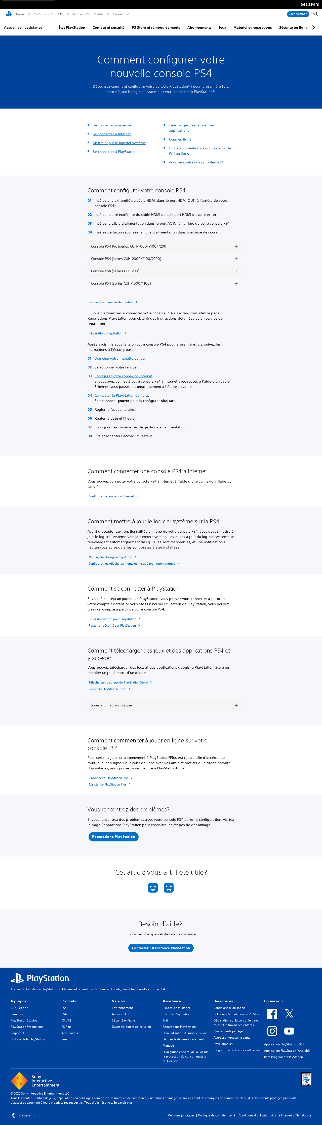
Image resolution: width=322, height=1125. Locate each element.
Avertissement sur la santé (232, 1037)
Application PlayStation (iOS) (284, 1044)
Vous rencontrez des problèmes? (196, 162)
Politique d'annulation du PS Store (237, 1014)
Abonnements (199, 27)
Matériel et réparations (252, 27)
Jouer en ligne (180, 139)
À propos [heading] (18, 1001)
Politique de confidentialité (216, 1115)
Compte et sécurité (109, 27)
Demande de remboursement (183, 1039)
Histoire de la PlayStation (28, 1039)
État (165, 1020)
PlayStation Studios (24, 1020)
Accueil (16, 989)
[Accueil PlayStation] (9, 14)
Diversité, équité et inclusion (131, 1027)
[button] (114, 837)
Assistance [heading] (172, 1001)
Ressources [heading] (223, 1001)
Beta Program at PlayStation (283, 1057)
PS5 (35, 14)
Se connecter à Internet (112, 134)
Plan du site (303, 1115)
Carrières (17, 1014)
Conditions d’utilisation (229, 1008)
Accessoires (79, 14)
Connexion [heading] (273, 1001)
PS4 (64, 1014)
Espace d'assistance (177, 1008)
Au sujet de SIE (21, 1008)
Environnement (122, 1008)
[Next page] (312, 27)
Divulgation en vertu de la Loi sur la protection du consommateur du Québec (185, 1056)
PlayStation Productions (27, 1027)
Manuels (169, 1045)
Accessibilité (120, 1014)
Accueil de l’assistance (23, 27)
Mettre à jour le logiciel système (119, 143)
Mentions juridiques (181, 1115)
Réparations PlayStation (179, 1027)
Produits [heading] (68, 1001)
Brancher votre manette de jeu (120, 358)
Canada (24, 1115)
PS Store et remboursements (156, 27)
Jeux (47, 14)
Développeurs (223, 1044)
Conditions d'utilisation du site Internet (265, 1115)
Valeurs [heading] (118, 1001)
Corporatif (17, 1033)
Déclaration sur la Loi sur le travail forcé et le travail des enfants (237, 1022)
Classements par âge (228, 1031)
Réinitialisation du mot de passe (185, 1033)
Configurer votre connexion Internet (123, 376)
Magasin (21, 14)
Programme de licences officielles (237, 1050)
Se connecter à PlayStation (114, 151)
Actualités (99, 14)
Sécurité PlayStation (176, 1014)
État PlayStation (71, 27)
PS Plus (60, 14)
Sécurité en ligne (293, 27)
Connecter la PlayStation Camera (121, 395)
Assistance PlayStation (41, 989)
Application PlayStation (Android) (287, 1050)
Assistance (118, 14)
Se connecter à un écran (112, 125)
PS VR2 (66, 1020)
